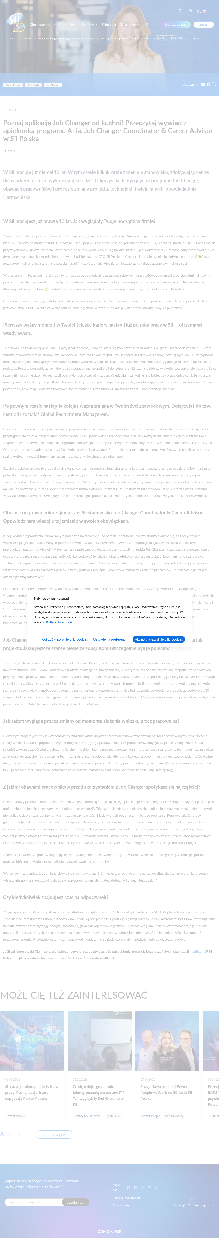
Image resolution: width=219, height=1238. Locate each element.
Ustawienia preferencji (110, 639)
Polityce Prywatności (59, 622)
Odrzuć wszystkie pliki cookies (65, 639)
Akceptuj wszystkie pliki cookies (159, 639)
